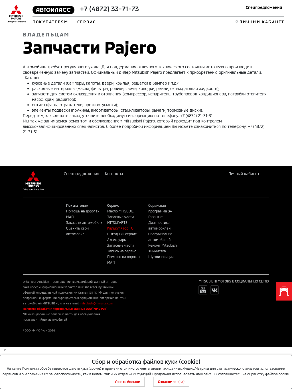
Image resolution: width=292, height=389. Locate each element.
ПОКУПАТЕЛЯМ (50, 21)
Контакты (114, 173)
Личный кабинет (243, 173)
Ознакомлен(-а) (171, 382)
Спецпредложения (264, 7)
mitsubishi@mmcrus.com (96, 303)
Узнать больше (127, 382)
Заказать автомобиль (84, 222)
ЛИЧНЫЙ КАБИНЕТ (261, 21)
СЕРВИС (86, 21)
